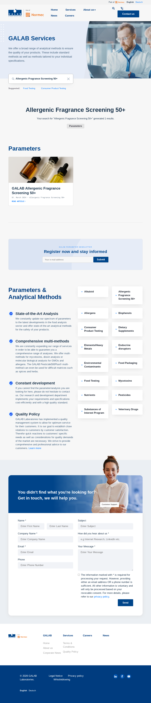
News (54, 15)
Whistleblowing (62, 679)
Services (70, 9)
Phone (21, 559)
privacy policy (101, 596)
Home (54, 9)
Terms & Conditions (69, 645)
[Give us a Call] (122, 8)
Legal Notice (56, 675)
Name (22, 520)
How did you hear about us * (93, 533)
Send (125, 602)
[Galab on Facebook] (122, 676)
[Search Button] (13, 79)
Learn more (35, 448)
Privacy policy (76, 675)
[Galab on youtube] (129, 676)
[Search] (113, 8)
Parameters (75, 126)
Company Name (27, 533)
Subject (82, 520)
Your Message (86, 546)
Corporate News (52, 652)
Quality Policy (70, 651)
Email (22, 546)
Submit (101, 259)
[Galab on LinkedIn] (115, 676)
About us (88, 9)
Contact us (128, 14)
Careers (69, 15)
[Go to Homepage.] (26, 13)
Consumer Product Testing (53, 88)
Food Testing (29, 88)
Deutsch (139, 2)
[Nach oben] (143, 696)
